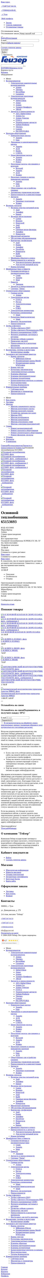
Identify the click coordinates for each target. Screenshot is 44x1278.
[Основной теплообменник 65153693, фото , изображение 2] (16, 459)
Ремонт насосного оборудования (24, 430)
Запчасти (14, 197)
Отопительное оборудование (18, 291)
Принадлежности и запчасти (23, 260)
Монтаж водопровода (20, 417)
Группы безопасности (20, 385)
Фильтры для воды (14, 205)
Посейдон (20, 249)
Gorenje (19, 129)
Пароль (4, 43)
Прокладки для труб (19, 341)
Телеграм (5, 828)
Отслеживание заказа (10, 33)
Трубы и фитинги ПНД (20, 328)
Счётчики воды (17, 389)
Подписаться (7, 720)
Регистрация (11, 38)
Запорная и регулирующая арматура (21, 354)
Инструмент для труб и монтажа (24, 348)
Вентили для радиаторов (21, 321)
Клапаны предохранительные (23, 376)
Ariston (18, 87)
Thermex (19, 90)
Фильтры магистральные (21, 216)
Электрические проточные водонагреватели (22, 97)
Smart (18, 315)
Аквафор (19, 212)
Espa (17, 140)
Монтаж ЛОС (16, 415)
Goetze (18, 219)
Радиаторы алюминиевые (21, 313)
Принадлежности (18, 324)
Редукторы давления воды (22, 369)
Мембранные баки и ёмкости (18, 269)
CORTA (19, 153)
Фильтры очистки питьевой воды (25, 208)
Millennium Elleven (23, 359)
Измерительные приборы (16, 387)
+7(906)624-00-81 (8, 10)
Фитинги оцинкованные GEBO (24, 332)
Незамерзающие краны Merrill (28, 361)
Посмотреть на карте (9, 933)
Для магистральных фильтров (28, 262)
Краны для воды (17, 356)
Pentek (18, 245)
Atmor (18, 103)
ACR (18, 149)
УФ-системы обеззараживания (23, 238)
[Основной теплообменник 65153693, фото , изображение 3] (16, 463)
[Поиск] (25, 66)
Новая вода (20, 234)
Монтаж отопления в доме (22, 422)
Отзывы (9, 437)
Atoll (18, 210)
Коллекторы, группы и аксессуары (20, 350)
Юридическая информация (17, 870)
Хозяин (19, 160)
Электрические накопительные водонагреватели (24, 84)
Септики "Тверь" (18, 289)
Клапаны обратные (19, 374)
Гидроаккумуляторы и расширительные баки (20, 272)
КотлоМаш (20, 92)
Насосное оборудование (16, 133)
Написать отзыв (7, 604)
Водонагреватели (13, 81)
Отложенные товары (14, 27)
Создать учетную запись (11, 48)
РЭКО (18, 308)
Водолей (19, 168)
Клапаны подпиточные (20, 378)
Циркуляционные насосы (21, 155)
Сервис (9, 426)
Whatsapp (12, 828)
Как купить (10, 400)
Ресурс (18, 302)
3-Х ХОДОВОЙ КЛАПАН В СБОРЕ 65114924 (20, 632)
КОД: (3, 528)
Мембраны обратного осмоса (23, 258)
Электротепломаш (23, 304)
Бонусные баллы (13, 879)
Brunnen (19, 221)
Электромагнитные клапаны (23, 372)
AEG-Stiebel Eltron (23, 114)
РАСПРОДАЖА (22, 131)
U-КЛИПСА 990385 (9, 650)
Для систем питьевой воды (27, 264)
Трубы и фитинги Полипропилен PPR (27, 330)
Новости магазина (13, 872)
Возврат (9, 896)
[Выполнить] (2, 36)
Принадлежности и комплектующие (26, 195)
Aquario (19, 138)
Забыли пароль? (13, 43)
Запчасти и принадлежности (23, 111)
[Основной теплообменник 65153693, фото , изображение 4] (16, 467)
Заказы (9, 23)
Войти (3, 38)
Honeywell (20, 223)
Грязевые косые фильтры (26, 230)
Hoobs (18, 151)
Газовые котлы (17, 293)
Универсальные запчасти (26, 122)
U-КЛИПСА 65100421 (10, 641)
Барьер (18, 214)
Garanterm (20, 94)
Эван (18, 306)
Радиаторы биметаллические (23, 317)
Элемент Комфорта (24, 107)
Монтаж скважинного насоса (23, 406)
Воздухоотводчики (19, 383)
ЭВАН (18, 109)
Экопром (19, 284)
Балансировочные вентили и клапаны (27, 380)
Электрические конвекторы (22, 310)
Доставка (10, 402)
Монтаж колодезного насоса (22, 409)
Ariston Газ (20, 116)
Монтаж (9, 404)
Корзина (4, 72)
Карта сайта (11, 881)
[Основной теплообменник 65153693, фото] (16, 454)
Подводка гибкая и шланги (22, 339)
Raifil (18, 227)
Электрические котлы (20, 297)
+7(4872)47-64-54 (8, 6)
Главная (4, 446)
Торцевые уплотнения (25, 201)
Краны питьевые (18, 267)
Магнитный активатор (20, 236)
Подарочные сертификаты (17, 877)
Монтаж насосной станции (22, 411)
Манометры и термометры (22, 391)
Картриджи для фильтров (21, 240)
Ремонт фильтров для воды (22, 435)
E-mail (3, 40)
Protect (18, 162)
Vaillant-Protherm (22, 125)
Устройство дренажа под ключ (23, 413)
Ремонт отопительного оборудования (26, 433)
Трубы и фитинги (13, 326)
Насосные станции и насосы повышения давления (23, 178)
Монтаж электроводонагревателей (25, 424)
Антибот (4, 50)
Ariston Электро (22, 118)
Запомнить (7, 55)
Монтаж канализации (20, 420)
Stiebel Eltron (21, 100)
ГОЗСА (19, 120)
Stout (18, 280)
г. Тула (4, 14)
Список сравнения (13, 25)
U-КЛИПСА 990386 (9, 660)
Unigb (18, 275)
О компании (11, 441)
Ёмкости (14, 282)
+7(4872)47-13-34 (7, 923)
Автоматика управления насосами (25, 192)
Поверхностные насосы (21, 135)
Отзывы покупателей (15, 874)
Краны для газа (17, 367)
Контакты (10, 439)
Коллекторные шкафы (20, 352)
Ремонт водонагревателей (21, 428)
